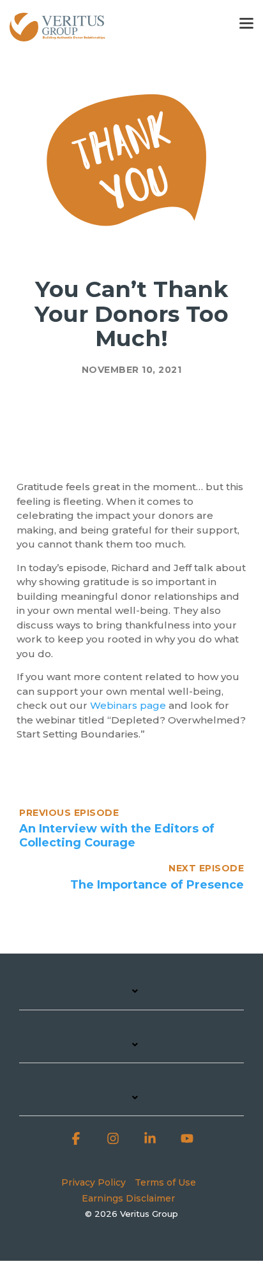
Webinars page (128, 705)
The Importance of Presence (157, 885)
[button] (246, 22)
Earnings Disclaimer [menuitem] (128, 1198)
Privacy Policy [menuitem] (93, 1182)
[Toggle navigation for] (131, 997)
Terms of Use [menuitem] (165, 1182)
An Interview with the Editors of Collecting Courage (116, 836)
